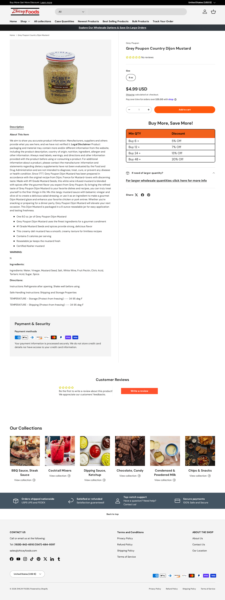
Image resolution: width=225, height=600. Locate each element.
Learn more (46, 2)
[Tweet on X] (136, 195)
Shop (24, 21)
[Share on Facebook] (142, 195)
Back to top (113, 514)
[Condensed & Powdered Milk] (165, 451)
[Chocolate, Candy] (130, 451)
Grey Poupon (132, 43)
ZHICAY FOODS (23, 589)
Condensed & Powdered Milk (165, 472)
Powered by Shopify (39, 589)
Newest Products (88, 21)
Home (13, 21)
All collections (42, 21)
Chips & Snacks (200, 470)
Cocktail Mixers (59, 470)
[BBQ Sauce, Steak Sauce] (25, 451)
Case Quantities (64, 21)
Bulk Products (140, 21)
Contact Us (198, 544)
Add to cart (185, 109)
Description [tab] (17, 126)
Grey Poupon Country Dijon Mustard (33, 35)
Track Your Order (163, 21)
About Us (197, 538)
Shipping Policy (125, 550)
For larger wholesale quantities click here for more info (166, 180)
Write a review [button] (139, 391)
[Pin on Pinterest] (149, 195)
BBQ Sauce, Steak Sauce (24, 472)
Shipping (130, 94)
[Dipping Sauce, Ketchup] (95, 451)
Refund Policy (125, 544)
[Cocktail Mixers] (60, 451)
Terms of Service (126, 556)
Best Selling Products (116, 21)
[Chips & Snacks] (200, 451)
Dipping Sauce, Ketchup (95, 472)
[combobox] (121, 11)
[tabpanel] (60, 221)
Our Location (199, 550)
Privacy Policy (125, 538)
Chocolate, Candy (130, 470)
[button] (213, 11)
